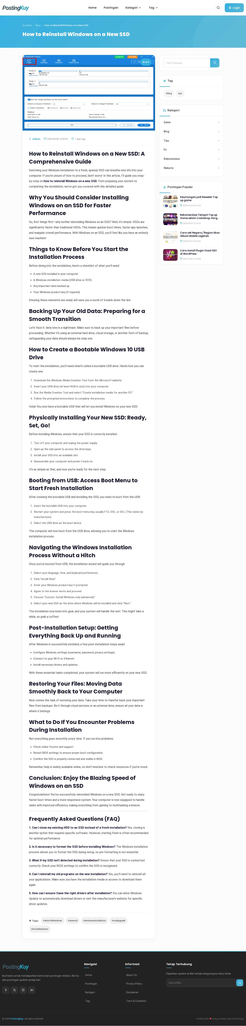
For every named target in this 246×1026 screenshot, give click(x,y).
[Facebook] (5, 990)
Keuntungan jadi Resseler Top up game (199, 198)
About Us (131, 975)
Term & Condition (136, 1001)
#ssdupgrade (118, 920)
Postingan (91, 983)
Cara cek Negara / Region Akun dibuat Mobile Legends (200, 234)
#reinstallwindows (52, 920)
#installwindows (39, 929)
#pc (180, 93)
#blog (169, 93)
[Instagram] (23, 990)
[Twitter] (14, 990)
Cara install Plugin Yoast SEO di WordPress (198, 252)
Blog (38, 25)
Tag (87, 1001)
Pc (165, 149)
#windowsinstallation (94, 920)
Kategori (90, 992)
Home (28, 25)
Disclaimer (132, 992)
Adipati (36, 139)
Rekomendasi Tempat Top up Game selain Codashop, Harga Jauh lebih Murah (199, 218)
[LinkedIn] (31, 990)
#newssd (72, 920)
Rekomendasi (172, 158)
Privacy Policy (134, 983)
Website (168, 168)
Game (167, 122)
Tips (166, 140)
